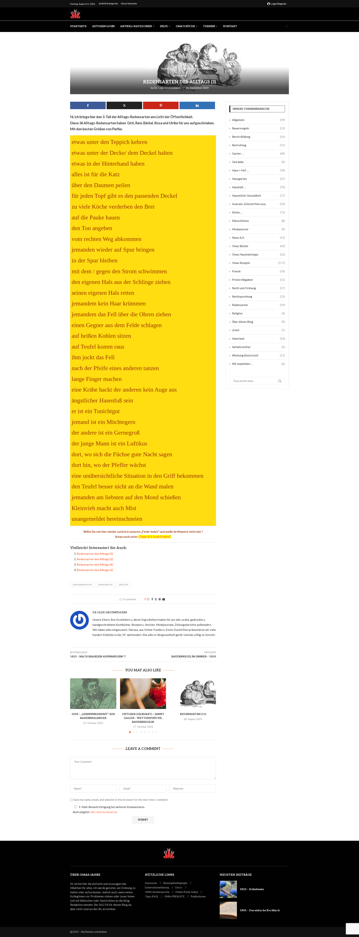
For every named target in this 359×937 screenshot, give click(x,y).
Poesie (258, 271)
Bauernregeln (258, 128)
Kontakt (230, 26)
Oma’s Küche (185, 26)
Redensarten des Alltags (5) (95, 553)
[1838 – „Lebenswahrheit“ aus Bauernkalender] (93, 693)
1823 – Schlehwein (252, 889)
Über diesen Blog (258, 321)
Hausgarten (258, 178)
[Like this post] (148, 599)
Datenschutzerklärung (157, 887)
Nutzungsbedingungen (175, 882)
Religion (258, 313)
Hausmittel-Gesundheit (258, 195)
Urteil (258, 330)
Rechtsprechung (258, 296)
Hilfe (164, 26)
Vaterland (258, 338)
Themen (209, 26)
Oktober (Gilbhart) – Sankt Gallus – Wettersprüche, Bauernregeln (143, 718)
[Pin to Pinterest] (160, 599)
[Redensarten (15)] (193, 693)
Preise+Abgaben (258, 279)
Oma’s (178, 887)
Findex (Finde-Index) (187, 891)
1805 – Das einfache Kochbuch (260, 910)
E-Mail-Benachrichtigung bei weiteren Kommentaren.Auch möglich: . (109, 809)
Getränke (258, 162)
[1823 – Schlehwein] (228, 889)
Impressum (151, 882)
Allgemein (258, 119)
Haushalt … (258, 187)
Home (150, 68)
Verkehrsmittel (258, 347)
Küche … (258, 212)
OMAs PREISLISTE (174, 896)
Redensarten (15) (193, 714)
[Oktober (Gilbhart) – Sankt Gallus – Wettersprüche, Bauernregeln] (143, 693)
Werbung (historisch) (258, 355)
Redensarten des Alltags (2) (95, 559)
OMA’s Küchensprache (157, 891)
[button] (75, 705)
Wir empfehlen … (258, 363)
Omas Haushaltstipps (258, 254)
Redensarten (168, 68)
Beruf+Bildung (258, 136)
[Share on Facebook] (152, 599)
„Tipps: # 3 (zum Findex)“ (154, 536)
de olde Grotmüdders (167, 87)
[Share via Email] (163, 599)
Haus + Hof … (258, 170)
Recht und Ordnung (258, 288)
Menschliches (258, 220)
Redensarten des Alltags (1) (95, 570)
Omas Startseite (129, 3)
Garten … (258, 153)
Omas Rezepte (258, 262)
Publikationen (198, 896)
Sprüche (123, 584)
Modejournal (258, 229)
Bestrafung (258, 145)
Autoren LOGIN (103, 26)
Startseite (78, 26)
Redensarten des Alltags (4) (95, 564)
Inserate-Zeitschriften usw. (258, 204)
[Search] (287, 26)
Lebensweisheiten (82, 584)
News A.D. (258, 237)
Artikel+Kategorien (108, 3)
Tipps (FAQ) (151, 896)
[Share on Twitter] (155, 599)
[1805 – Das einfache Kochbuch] (228, 910)
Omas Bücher (258, 246)
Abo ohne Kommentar (103, 812)
